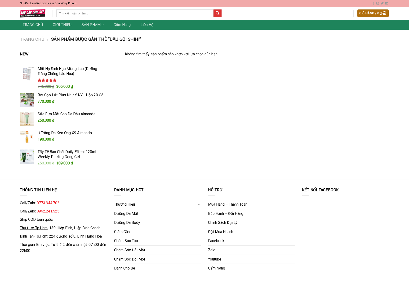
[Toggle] (199, 204)
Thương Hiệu (124, 204)
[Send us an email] (386, 3)
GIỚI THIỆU (62, 24)
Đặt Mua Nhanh (220, 232)
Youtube (214, 259)
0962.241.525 (48, 211)
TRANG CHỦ (33, 24)
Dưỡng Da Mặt (126, 213)
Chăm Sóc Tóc (126, 241)
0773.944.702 (48, 203)
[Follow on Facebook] (373, 3)
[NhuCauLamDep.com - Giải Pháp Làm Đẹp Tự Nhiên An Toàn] (32, 13)
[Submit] (217, 13)
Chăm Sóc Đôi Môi (129, 259)
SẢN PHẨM (91, 24)
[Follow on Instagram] (377, 3)
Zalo (211, 250)
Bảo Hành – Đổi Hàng (225, 213)
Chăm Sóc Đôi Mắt (129, 250)
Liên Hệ (147, 24)
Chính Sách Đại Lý (222, 222)
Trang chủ (32, 39)
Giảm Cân (122, 232)
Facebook (216, 241)
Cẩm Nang (122, 24)
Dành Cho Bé (124, 268)
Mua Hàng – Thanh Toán (227, 204)
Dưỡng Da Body (127, 222)
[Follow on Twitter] (382, 3)
